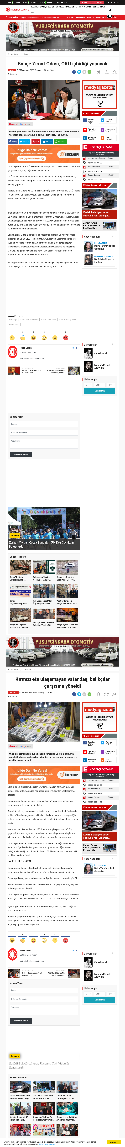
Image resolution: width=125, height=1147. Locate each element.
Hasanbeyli (71, 7)
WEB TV (86, 2)
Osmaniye (13, 74)
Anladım (114, 1141)
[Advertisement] (44, 292)
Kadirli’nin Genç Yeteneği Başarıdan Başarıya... (65, 1098)
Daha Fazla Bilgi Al (47, 1144)
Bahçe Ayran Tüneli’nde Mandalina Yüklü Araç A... (67, 627)
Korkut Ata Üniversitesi (29, 320)
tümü (113, 344)
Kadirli (35, 7)
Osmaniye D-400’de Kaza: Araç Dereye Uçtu (65, 580)
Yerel (96, 7)
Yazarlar (71, 17)
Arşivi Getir (100, 391)
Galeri (99, 2)
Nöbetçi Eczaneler (93, 17)
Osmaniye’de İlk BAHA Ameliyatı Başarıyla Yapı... (67, 1120)
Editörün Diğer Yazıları (28, 352)
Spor (102, 7)
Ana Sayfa (14, 54)
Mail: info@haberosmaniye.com (32, 358)
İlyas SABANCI (100, 243)
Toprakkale (85, 7)
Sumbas (60, 7)
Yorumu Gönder (21, 454)
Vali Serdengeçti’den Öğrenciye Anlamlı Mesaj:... (42, 604)
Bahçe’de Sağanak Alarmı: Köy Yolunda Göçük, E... (19, 627)
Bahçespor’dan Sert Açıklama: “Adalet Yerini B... (42, 580)
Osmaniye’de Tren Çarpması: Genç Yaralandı (23, 17)
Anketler (81, 17)
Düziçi (43, 7)
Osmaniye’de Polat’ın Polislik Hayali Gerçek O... (43, 1120)
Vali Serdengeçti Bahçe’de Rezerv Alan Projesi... (67, 604)
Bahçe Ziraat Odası (48, 320)
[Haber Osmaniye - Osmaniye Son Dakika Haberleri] (18, 9)
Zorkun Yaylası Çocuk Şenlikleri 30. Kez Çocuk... (43, 1098)
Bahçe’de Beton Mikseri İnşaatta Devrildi (17, 580)
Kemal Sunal (100, 353)
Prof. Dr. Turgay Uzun (67, 320)
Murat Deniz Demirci (103, 256)
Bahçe (51, 7)
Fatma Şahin (14, 324)
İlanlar (116, 17)
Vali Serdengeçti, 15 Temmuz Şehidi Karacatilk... (19, 1120)
